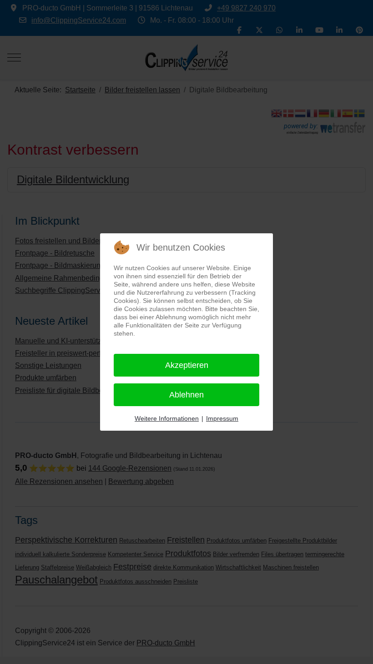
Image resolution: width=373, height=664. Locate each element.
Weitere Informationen (167, 418)
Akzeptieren (186, 365)
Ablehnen (186, 394)
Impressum (222, 418)
